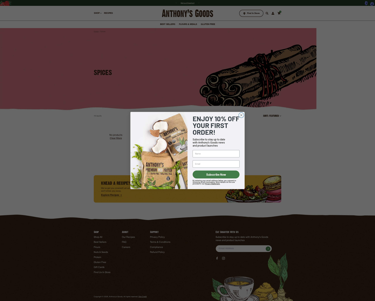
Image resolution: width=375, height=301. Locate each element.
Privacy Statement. (212, 184)
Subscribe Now (216, 174)
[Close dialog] (241, 115)
